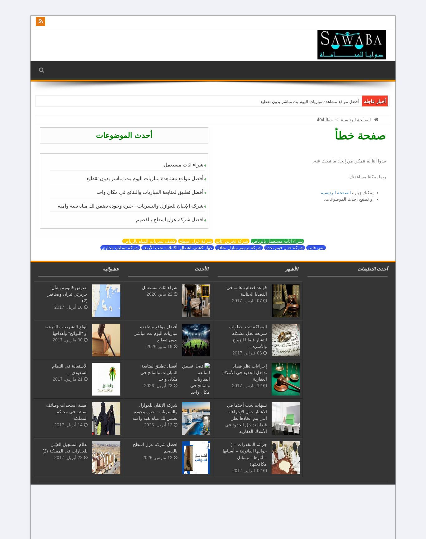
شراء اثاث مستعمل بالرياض (277, 241)
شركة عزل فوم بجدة (284, 247)
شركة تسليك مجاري (120, 247)
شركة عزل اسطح (195, 241)
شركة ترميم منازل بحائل (239, 247)
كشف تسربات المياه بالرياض (149, 241)
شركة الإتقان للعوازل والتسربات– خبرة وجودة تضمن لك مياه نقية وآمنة (130, 206)
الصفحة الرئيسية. (335, 192)
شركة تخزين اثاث (232, 241)
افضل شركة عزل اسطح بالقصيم (169, 219)
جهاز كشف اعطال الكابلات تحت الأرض (177, 247)
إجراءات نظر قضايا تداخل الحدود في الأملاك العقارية (244, 372)
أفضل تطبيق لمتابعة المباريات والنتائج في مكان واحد (149, 192)
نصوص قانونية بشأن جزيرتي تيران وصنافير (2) (67, 294)
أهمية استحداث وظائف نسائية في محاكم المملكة (67, 412)
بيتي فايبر (316, 247)
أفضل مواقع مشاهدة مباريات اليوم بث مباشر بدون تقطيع (309, 101)
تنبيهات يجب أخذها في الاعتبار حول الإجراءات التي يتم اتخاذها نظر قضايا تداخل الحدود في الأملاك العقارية (246, 418)
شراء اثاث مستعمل (183, 164)
